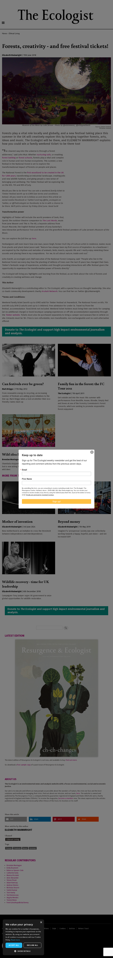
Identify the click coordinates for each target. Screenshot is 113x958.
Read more (15, 940)
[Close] (92, 452)
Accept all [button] (14, 945)
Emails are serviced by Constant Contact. (40, 495)
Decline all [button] (32, 945)
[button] (23, 951)
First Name (27, 479)
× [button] (41, 922)
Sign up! (57, 501)
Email (24, 470)
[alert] (23, 937)
